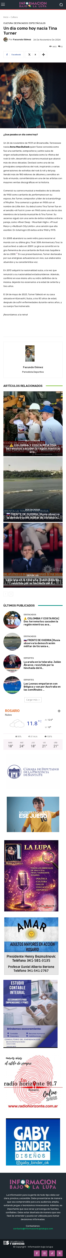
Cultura (14, 17)
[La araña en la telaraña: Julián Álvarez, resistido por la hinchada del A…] (33, 555)
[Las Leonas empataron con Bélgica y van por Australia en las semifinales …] (12, 685)
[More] (43, 54)
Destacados (21, 23)
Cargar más (31, 699)
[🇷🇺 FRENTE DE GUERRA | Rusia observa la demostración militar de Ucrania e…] (33, 489)
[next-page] (11, 594)
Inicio (5, 17)
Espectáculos (37, 23)
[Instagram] (44, 1253)
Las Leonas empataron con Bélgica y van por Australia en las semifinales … (42, 686)
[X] (60, 1253)
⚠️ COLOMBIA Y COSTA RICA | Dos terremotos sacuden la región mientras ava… (33, 448)
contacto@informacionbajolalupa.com (33, 1228)
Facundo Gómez (22, 39)
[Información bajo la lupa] (33, 4)
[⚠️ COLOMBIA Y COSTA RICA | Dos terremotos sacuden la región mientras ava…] (33, 423)
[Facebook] (37, 1253)
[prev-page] (5, 594)
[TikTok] (52, 1253)
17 (17, 253)
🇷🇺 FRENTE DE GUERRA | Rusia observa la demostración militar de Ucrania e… (33, 515)
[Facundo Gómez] (6, 39)
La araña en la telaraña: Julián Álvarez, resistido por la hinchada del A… (33, 581)
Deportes (33, 575)
